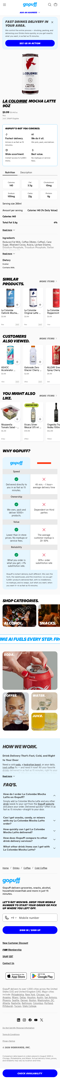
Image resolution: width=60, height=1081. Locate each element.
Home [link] (6, 868)
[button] (55, 4)
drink (6, 804)
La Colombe (15, 101)
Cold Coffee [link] (41, 868)
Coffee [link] (27, 868)
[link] (30, 4)
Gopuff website (46, 804)
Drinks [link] (16, 868)
